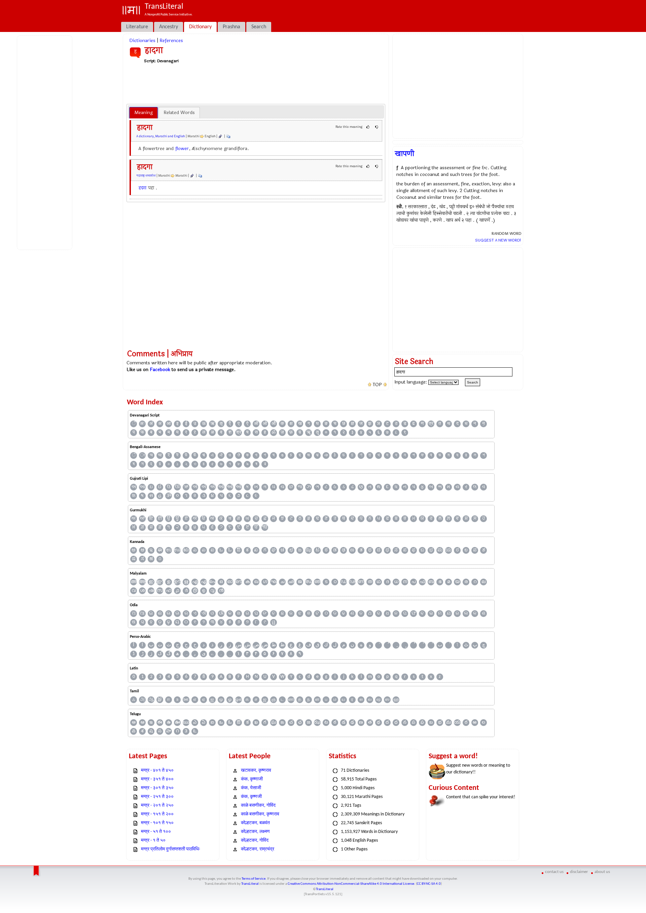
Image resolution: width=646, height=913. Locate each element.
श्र (238, 432)
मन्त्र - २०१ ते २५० (157, 805)
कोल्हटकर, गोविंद (254, 840)
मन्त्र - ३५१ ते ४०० (157, 779)
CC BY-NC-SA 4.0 (429, 884)
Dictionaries (142, 40)
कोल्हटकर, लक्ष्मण (255, 831)
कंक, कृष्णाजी (252, 779)
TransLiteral (250, 884)
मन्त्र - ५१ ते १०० (156, 831)
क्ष (291, 423)
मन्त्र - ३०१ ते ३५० (157, 788)
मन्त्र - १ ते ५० (153, 840)
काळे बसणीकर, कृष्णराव (260, 814)
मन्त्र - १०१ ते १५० (157, 823)
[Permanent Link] (220, 136)
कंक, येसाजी (251, 788)
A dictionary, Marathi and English (160, 136)
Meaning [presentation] (143, 112)
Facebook (160, 369)
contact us (554, 872)
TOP (377, 384)
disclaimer (579, 872)
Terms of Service (253, 879)
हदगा (142, 187)
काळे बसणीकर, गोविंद (258, 805)
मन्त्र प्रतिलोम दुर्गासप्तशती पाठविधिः (170, 849)
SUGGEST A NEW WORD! (498, 240)
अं (151, 423)
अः (142, 423)
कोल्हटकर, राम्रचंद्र (257, 849)
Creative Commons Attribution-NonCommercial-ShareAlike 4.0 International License (351, 884)
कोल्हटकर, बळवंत (255, 823)
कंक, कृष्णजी (251, 796)
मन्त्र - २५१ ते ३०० (157, 796)
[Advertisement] (46, 142)
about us (602, 872)
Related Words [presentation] (179, 112)
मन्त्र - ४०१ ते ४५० (157, 770)
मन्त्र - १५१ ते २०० (157, 814)
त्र (431, 423)
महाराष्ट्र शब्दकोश (146, 175)
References (171, 40)
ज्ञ (352, 423)
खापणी (404, 153)
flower (182, 148)
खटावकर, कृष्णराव (256, 770)
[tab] (143, 112)
